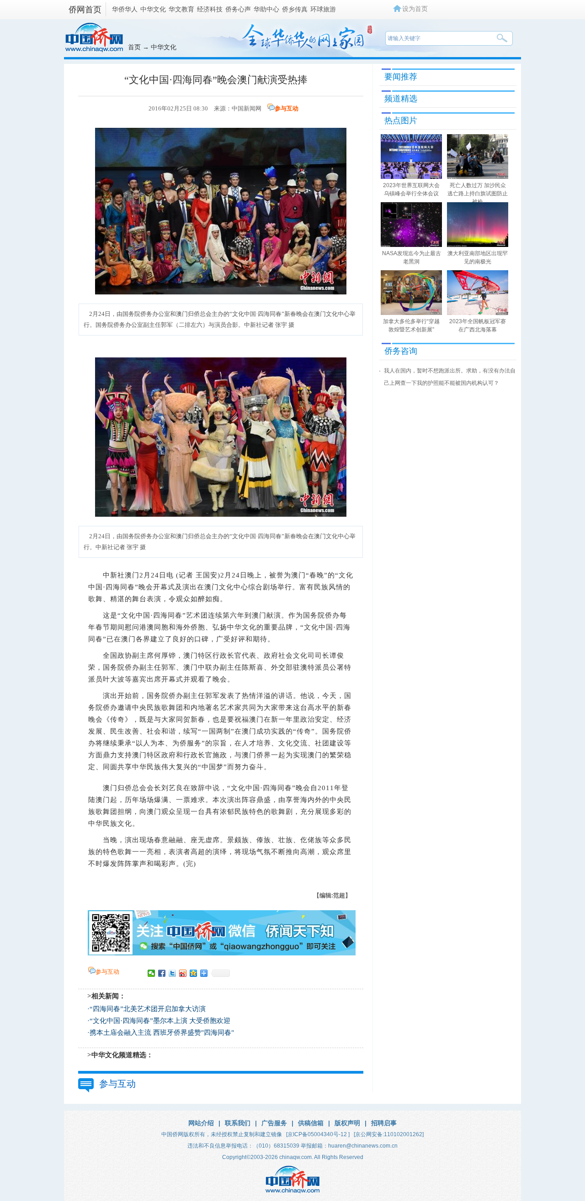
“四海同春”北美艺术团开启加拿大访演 (148, 1008)
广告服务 (274, 1123)
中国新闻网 (246, 108)
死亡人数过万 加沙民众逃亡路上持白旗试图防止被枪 (477, 193)
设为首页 (415, 8)
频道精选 (400, 98)
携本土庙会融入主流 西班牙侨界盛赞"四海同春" (162, 1032)
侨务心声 (238, 9)
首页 (134, 47)
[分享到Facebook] (162, 973)
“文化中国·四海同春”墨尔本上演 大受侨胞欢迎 (160, 1020)
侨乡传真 (295, 9)
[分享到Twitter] (172, 973)
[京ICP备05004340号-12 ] (318, 1134)
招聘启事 (384, 1123)
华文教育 (181, 9)
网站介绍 (201, 1123)
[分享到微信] (151, 973)
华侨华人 (125, 9)
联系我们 (237, 1123)
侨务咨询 (400, 351)
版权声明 (347, 1123)
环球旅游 (323, 9)
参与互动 (286, 108)
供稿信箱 (311, 1123)
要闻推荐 (400, 76)
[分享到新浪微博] (183, 973)
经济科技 (210, 9)
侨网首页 (85, 9)
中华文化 (153, 9)
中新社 (114, 575)
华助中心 (266, 9)
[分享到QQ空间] (193, 973)
